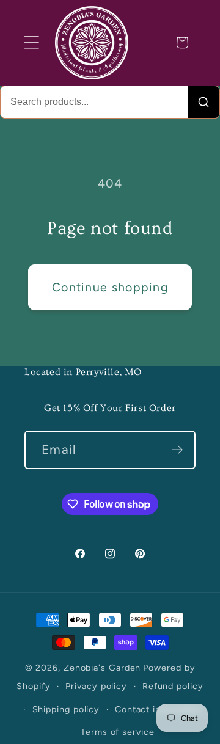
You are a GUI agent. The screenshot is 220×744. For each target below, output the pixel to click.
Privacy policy (96, 685)
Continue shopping (110, 287)
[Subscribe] (177, 450)
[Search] (203, 102)
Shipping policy (66, 709)
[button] (31, 42)
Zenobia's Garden (102, 667)
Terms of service (118, 731)
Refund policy (173, 685)
